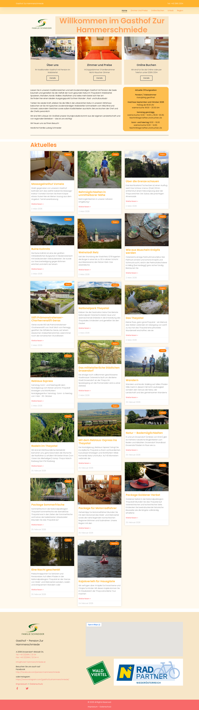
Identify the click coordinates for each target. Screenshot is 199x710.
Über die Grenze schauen (142, 181)
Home (124, 10)
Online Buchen (157, 10)
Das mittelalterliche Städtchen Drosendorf (99, 369)
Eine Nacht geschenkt (45, 569)
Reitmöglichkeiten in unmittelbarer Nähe (92, 193)
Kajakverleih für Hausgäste (97, 581)
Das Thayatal (134, 318)
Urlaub (171, 10)
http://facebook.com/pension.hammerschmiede (38, 672)
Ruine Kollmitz (40, 249)
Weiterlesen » (37, 204)
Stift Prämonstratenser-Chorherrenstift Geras (47, 319)
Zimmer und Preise (139, 10)
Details (53, 78)
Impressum (22, 684)
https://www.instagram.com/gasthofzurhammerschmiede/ (42, 679)
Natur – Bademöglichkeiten (144, 433)
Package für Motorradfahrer (98, 508)
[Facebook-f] (17, 688)
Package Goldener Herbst (143, 495)
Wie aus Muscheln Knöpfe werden (143, 251)
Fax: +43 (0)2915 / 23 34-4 (27, 657)
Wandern (132, 380)
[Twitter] (27, 688)
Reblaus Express (42, 381)
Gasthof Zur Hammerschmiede (30, 3)
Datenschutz (36, 684)
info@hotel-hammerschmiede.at (30, 662)
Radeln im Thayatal (44, 446)
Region (180, 10)
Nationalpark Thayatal (94, 308)
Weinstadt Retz (88, 252)
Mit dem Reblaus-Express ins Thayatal (98, 441)
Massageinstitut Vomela (47, 184)
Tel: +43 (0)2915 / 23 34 (26, 654)
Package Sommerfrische (47, 505)
